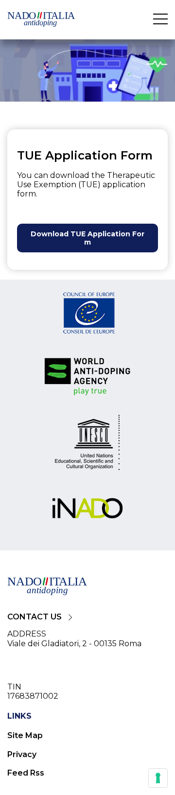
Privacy (21, 754)
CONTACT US (34, 616)
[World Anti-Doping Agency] (87, 377)
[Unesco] (87, 446)
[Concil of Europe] (87, 314)
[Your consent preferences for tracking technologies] (158, 778)
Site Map (25, 735)
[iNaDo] (87, 509)
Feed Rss (25, 772)
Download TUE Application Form (87, 238)
